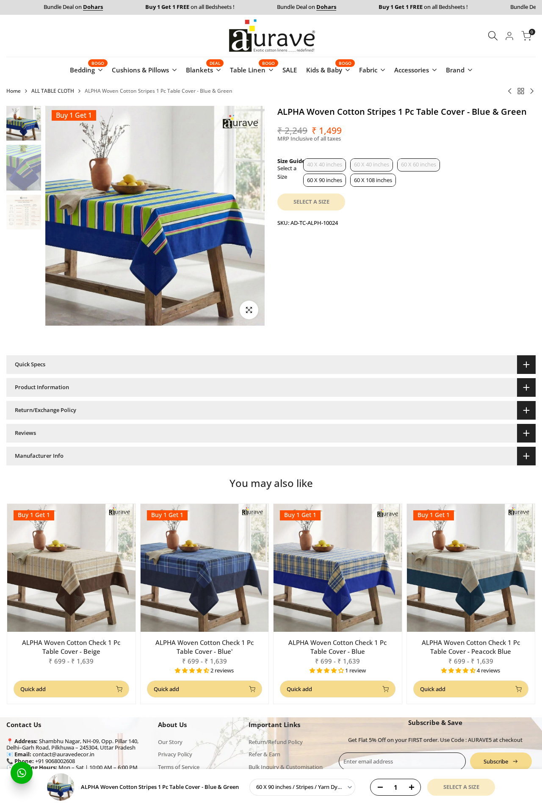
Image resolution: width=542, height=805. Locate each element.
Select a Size (286, 172)
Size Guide (291, 161)
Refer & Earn (264, 754)
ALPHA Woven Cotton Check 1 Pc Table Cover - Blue (337, 647)
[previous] (62, 215)
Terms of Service (178, 767)
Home (13, 90)
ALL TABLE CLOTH (52, 90)
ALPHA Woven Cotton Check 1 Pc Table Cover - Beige (71, 647)
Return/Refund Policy (276, 742)
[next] (247, 215)
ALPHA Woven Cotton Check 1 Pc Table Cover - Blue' (204, 647)
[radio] (324, 165)
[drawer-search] (493, 36)
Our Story (170, 742)
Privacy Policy (175, 754)
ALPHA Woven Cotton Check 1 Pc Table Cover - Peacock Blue (471, 647)
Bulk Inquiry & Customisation (286, 767)
